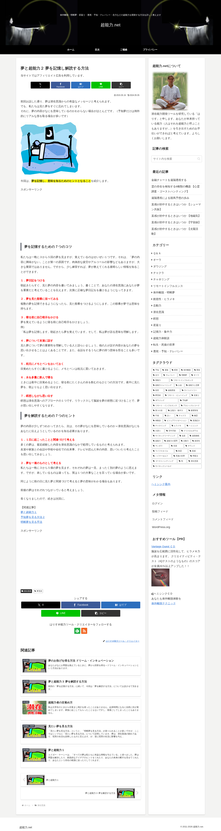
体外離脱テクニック (163, 603)
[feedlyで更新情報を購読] (77, 631)
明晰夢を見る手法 (31, 521)
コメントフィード (163, 519)
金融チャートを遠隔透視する (169, 180)
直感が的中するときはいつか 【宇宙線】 (176, 222)
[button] (121, 85)
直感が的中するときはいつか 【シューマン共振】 (176, 207)
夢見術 (39, 591)
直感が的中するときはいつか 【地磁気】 (176, 215)
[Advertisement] (81, 213)
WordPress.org (161, 527)
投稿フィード (160, 511)
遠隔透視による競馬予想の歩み (170, 197)
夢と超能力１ (29, 512)
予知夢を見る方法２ (33, 517)
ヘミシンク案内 (160, 484)
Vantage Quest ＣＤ (163, 546)
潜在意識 (27, 591)
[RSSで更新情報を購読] (84, 631)
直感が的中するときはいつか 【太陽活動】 (174, 231)
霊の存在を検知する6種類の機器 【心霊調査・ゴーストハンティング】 (175, 189)
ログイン (157, 503)
